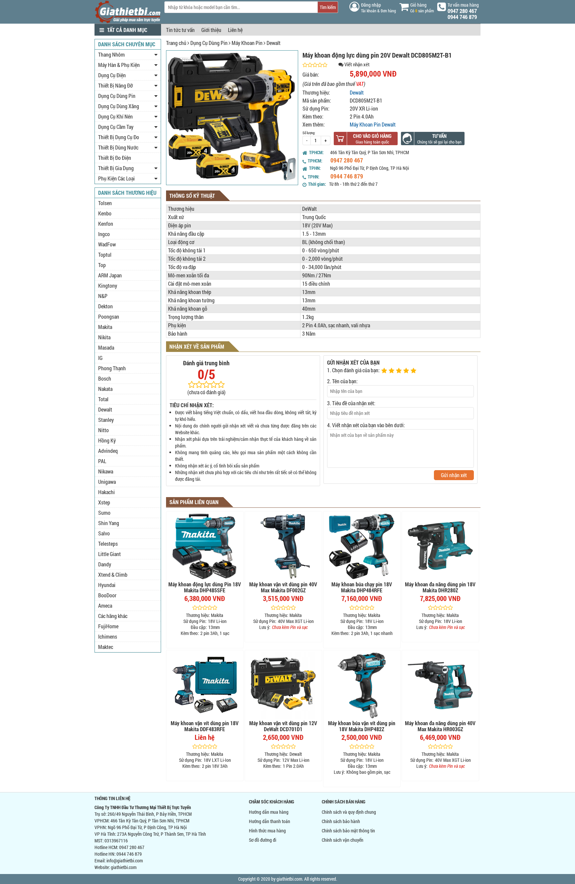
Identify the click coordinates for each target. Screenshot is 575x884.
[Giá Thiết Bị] (128, 21)
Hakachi (106, 491)
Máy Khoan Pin (247, 42)
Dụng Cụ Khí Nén (115, 116)
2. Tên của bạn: (342, 381)
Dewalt (274, 42)
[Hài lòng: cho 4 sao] (407, 371)
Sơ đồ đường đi (262, 840)
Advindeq (108, 450)
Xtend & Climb (112, 574)
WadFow (107, 244)
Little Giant (109, 553)
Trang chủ (176, 42)
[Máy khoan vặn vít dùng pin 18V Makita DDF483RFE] (205, 685)
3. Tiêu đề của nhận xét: (351, 403)
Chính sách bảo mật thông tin (348, 830)
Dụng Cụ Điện (112, 75)
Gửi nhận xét (454, 474)
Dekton (105, 306)
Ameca (105, 605)
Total (103, 399)
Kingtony (107, 285)
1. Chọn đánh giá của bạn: (353, 370)
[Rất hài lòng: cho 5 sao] (414, 371)
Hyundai (106, 584)
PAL (102, 460)
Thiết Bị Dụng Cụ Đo (118, 137)
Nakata (105, 388)
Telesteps (108, 543)
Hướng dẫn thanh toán (269, 821)
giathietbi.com (123, 867)
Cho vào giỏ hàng (372, 136)
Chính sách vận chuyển (342, 840)
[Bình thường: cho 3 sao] (399, 371)
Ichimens (107, 636)
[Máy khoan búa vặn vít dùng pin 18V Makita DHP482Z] (362, 685)
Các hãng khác (112, 615)
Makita (105, 326)
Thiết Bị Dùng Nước (118, 147)
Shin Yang (108, 522)
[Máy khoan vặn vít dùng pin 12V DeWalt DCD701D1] (283, 685)
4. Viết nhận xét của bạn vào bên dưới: (366, 425)
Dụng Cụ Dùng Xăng (118, 106)
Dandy (104, 564)
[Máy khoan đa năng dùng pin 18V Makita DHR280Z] (440, 546)
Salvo (104, 533)
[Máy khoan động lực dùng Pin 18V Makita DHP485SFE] (205, 546)
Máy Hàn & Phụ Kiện (119, 64)
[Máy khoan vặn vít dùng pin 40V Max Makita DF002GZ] (283, 546)
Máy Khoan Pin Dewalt (373, 124)
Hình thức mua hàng (267, 830)
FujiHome (108, 626)
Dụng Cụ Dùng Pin (209, 42)
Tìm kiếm (328, 7)
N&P (102, 295)
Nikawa (105, 471)
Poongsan (108, 316)
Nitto (103, 430)
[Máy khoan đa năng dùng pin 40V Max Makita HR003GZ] (440, 685)
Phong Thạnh (112, 368)
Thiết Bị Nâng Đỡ (115, 85)
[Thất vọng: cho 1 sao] (385, 371)
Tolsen (105, 202)
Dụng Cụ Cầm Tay (115, 126)
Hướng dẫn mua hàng (268, 812)
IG (100, 357)
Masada (106, 347)
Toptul (104, 254)
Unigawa (107, 481)
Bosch (104, 378)
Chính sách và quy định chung (349, 812)
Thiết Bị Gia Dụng (116, 167)
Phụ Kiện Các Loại (116, 178)
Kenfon (105, 223)
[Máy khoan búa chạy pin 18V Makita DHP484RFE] (362, 546)
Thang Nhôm (111, 54)
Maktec (105, 646)
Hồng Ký (107, 440)
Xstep (104, 502)
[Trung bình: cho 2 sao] (392, 371)
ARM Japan (110, 275)
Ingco (104, 233)
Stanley (106, 419)
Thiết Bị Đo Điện (114, 157)
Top (102, 264)
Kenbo (104, 213)
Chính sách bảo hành (341, 821)
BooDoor (107, 595)
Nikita (104, 337)
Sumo (104, 512)
